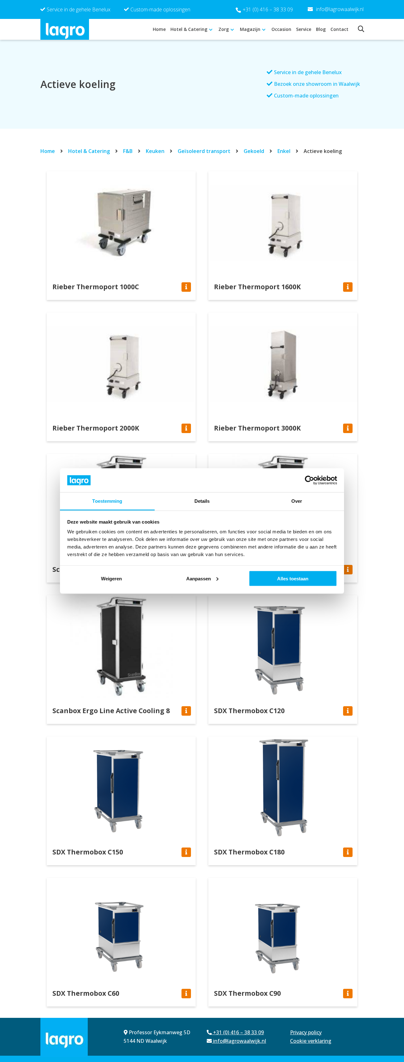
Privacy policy (306, 1032)
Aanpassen (198, 578)
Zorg (223, 29)
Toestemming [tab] (107, 501)
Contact (339, 29)
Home (159, 29)
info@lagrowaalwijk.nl (239, 1040)
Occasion (281, 29)
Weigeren (111, 578)
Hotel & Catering (188, 29)
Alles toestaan (292, 578)
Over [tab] (296, 501)
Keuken (155, 151)
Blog (321, 29)
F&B (128, 151)
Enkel (283, 151)
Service (303, 29)
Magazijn (250, 29)
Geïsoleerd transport (204, 151)
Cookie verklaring (310, 1040)
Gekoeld (254, 151)
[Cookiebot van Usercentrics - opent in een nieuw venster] (309, 480)
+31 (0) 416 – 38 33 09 (268, 9)
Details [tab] (202, 501)
